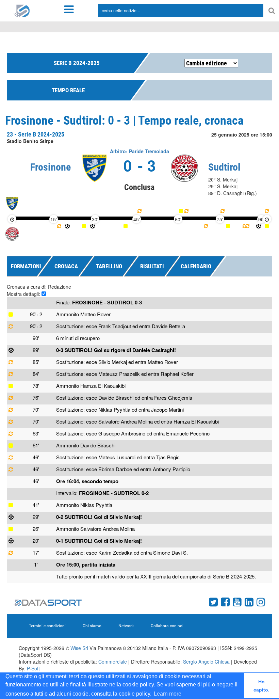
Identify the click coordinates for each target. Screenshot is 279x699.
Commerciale (112, 661)
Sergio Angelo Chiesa (206, 661)
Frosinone (50, 167)
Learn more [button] (167, 694)
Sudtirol (224, 167)
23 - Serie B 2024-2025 (35, 134)
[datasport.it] (21, 10)
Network (126, 625)
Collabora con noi (167, 625)
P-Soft (33, 668)
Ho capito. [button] (261, 686)
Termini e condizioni (47, 625)
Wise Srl (79, 648)
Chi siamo (92, 625)
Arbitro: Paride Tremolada (139, 151)
